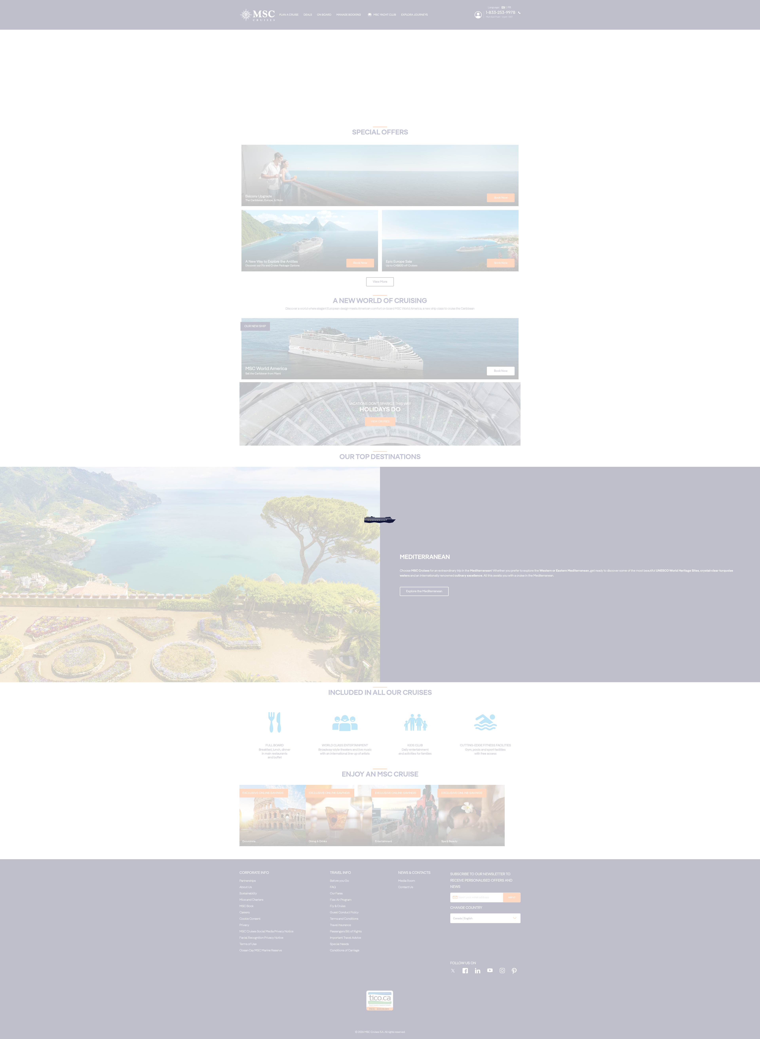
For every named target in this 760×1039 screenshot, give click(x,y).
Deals (308, 14)
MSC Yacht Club (384, 14)
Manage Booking (348, 14)
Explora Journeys (414, 14)
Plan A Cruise (288, 14)
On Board (324, 14)
